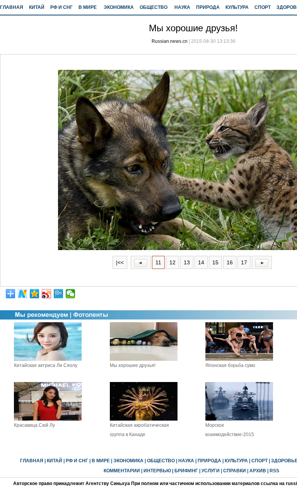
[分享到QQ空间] (34, 293)
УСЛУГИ (210, 470)
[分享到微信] (70, 293)
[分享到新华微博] (22, 293)
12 (172, 262)
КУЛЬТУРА (237, 7)
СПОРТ (262, 7)
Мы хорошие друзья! (132, 365)
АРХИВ (257, 470)
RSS (274, 470)
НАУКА (182, 7)
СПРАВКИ (234, 470)
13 (187, 262)
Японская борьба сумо (230, 365)
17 (244, 262)
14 (201, 262)
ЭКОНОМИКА (119, 7)
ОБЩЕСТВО (153, 7)
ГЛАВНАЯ (11, 7)
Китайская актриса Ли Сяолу (45, 365)
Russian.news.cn (170, 41)
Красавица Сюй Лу (34, 425)
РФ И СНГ (61, 7)
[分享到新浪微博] (46, 293)
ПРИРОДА (208, 7)
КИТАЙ (36, 7)
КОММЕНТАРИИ (122, 470)
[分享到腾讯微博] (58, 293)
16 (230, 262)
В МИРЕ (88, 7)
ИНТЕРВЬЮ (157, 470)
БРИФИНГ (186, 470)
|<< (120, 262)
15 (215, 262)
